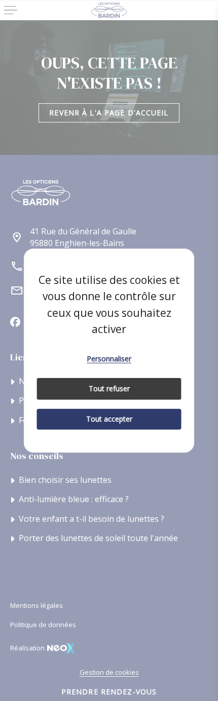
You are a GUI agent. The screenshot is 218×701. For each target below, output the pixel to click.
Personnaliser (109, 358)
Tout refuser (109, 388)
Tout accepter (109, 419)
